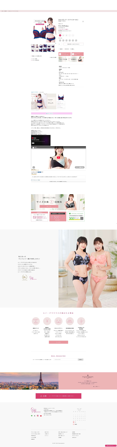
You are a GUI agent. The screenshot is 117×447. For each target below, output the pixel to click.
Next (55, 30)
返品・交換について (61, 435)
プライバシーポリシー (75, 435)
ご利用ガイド (47, 433)
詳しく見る (95, 386)
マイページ (46, 435)
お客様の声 (33, 439)
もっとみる (58, 342)
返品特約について (61, 433)
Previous (32, 30)
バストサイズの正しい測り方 (35, 433)
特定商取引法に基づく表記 (76, 433)
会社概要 (59, 437)
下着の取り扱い (33, 435)
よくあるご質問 (33, 437)
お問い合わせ (74, 437)
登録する (80, 359)
